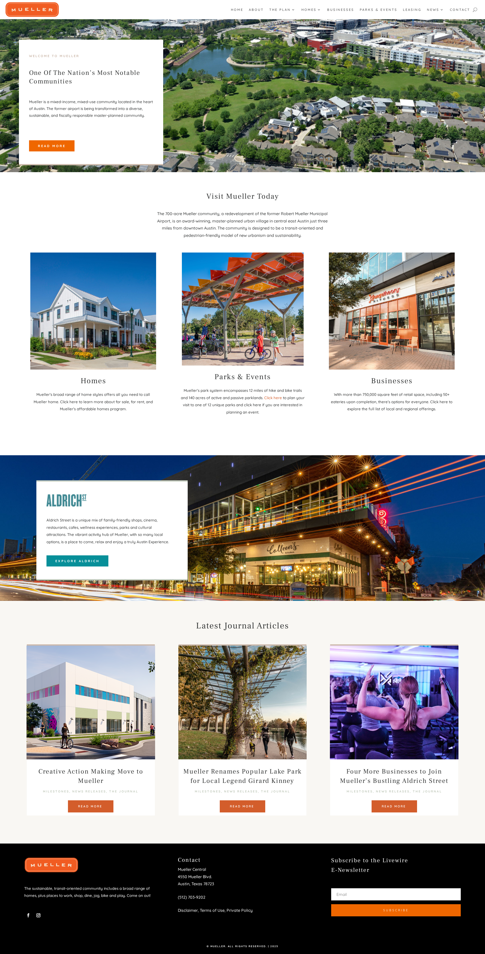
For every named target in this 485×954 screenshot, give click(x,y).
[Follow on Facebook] (28, 915)
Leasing (412, 10)
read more (90, 806)
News (433, 10)
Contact (460, 10)
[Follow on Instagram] (38, 915)
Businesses (340, 10)
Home (237, 10)
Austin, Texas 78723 (196, 883)
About (256, 10)
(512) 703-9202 (191, 897)
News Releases (89, 791)
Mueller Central (192, 869)
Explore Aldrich (77, 561)
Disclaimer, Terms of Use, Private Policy (215, 910)
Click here (273, 397)
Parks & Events (378, 10)
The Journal (123, 791)
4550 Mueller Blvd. (195, 876)
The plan (280, 10)
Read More (52, 146)
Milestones (56, 791)
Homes (309, 10)
